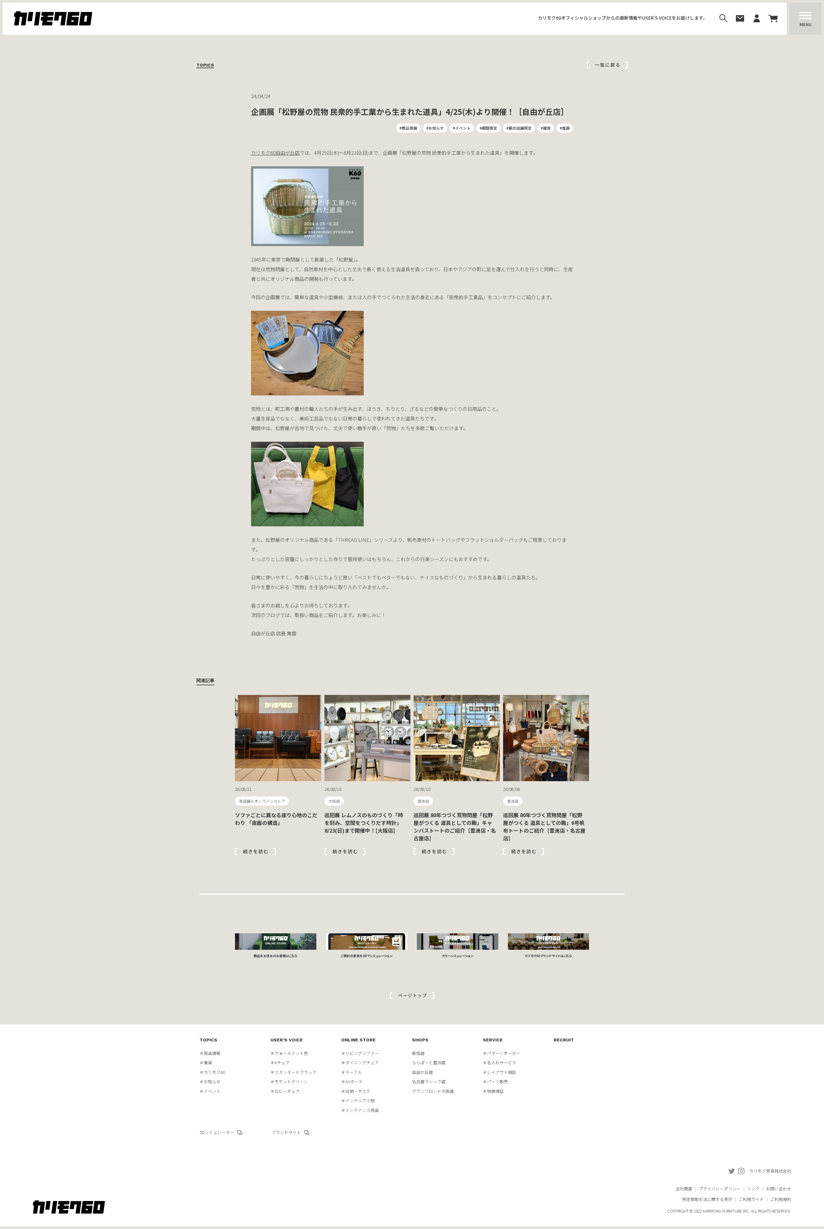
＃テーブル (351, 1072)
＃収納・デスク (355, 1091)
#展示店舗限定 (519, 128)
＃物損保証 (493, 1091)
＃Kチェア (280, 1062)
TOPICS (208, 1039)
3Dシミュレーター (217, 1132)
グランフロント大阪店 (433, 1091)
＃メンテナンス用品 (360, 1110)
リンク (753, 1189)
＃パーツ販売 (495, 1081)
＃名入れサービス (499, 1062)
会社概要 (684, 1189)
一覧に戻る (608, 64)
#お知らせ (435, 128)
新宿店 (418, 1053)
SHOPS (420, 1039)
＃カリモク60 (212, 1072)
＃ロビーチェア (285, 1091)
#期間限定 (488, 128)
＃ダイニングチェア (360, 1062)
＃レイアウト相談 (499, 1072)
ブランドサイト (286, 1132)
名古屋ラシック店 (428, 1081)
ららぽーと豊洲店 (428, 1062)
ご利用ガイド (751, 1199)
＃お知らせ (210, 1081)
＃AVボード (352, 1081)
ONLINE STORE (358, 1039)
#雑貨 (546, 128)
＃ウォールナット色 (289, 1053)
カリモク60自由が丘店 (275, 152)
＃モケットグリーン (289, 1081)
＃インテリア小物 (358, 1100)
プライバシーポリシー (720, 1189)
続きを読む (256, 851)
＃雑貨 (206, 1062)
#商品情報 (408, 128)
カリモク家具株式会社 (770, 1171)
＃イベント (210, 1091)
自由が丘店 (422, 1072)
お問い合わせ (778, 1189)
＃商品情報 (210, 1053)
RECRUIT (564, 1039)
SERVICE (493, 1039)
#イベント (462, 128)
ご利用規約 (780, 1199)
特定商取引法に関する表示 (707, 1199)
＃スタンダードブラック (293, 1072)
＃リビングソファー (360, 1053)
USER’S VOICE (286, 1039)
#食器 (565, 128)
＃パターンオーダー (501, 1053)
